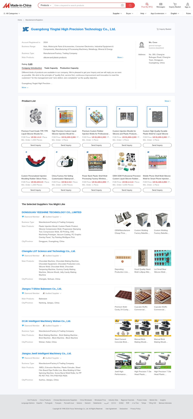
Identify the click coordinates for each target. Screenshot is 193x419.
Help (142, 13)
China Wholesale (86, 400)
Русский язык (69, 403)
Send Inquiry (35, 145)
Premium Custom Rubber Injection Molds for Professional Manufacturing (95, 134)
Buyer (128, 13)
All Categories (12, 13)
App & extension (157, 13)
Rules (188, 13)
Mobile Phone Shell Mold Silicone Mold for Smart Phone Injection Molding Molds (157, 178)
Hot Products (32, 400)
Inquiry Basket (164, 29)
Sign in (187, 7)
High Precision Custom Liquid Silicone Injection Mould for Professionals (64, 134)
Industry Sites (113, 400)
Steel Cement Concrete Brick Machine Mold (121, 342)
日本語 (121, 403)
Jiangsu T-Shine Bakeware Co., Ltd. (42, 288)
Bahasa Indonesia (165, 403)
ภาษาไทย (135, 403)
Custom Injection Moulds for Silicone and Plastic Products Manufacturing (125, 134)
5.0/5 (30, 64)
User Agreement (111, 409)
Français (58, 403)
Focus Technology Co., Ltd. (79, 409)
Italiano (79, 403)
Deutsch (88, 403)
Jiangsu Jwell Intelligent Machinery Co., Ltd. (46, 353)
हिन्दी (127, 403)
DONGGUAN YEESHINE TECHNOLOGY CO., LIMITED (51, 212)
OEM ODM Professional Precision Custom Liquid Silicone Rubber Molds (127, 178)
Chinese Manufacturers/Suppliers (65, 400)
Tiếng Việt (152, 403)
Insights (163, 400)
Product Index (142, 400)
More (119, 57)
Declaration (124, 409)
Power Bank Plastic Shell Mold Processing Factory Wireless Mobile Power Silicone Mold (94, 178)
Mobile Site (153, 400)
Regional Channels (127, 400)
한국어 (113, 403)
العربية (106, 403)
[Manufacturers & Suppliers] (17, 5)
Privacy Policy (135, 409)
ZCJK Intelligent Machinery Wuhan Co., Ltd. (46, 321)
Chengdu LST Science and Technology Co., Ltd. (48, 251)
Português (48, 403)
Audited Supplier (53, 217)
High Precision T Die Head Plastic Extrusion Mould (142, 374)
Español (39, 403)
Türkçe (143, 403)
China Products (45, 400)
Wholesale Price (100, 400)
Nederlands (97, 403)
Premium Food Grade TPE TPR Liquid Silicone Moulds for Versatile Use (34, 134)
